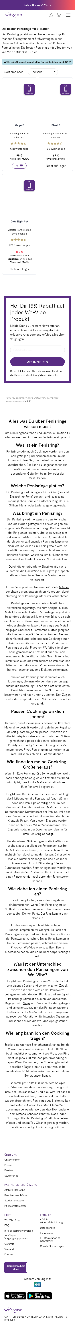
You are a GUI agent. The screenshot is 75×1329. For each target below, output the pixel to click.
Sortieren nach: (14, 71)
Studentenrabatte (14, 1200)
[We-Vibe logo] (13, 14)
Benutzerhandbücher (16, 1195)
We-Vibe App (11, 1220)
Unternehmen (12, 1159)
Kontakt (8, 1254)
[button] (15, 1267)
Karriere (8, 1170)
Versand (9, 1249)
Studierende (11, 1175)
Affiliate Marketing (14, 1189)
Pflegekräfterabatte (15, 1205)
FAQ (6, 1225)
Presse (8, 1164)
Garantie (9, 1243)
